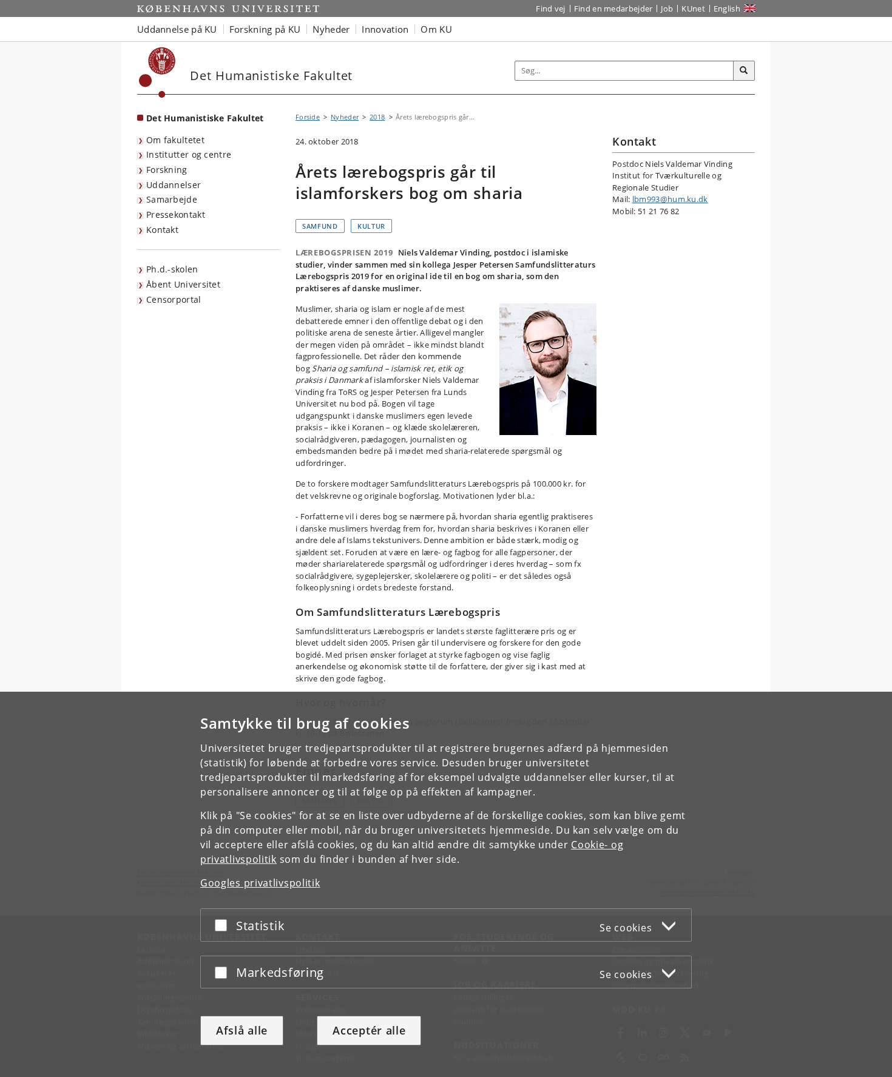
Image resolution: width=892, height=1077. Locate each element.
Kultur (371, 226)
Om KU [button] (436, 29)
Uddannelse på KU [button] (177, 29)
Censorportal (173, 299)
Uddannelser (173, 185)
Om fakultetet (175, 140)
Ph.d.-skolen (172, 269)
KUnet (693, 8)
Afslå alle (242, 1030)
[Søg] (744, 71)
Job (667, 8)
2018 (377, 116)
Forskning (167, 169)
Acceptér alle (369, 1030)
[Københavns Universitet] (157, 72)
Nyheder (345, 116)
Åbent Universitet (183, 284)
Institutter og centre (188, 154)
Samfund (320, 226)
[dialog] (446, 884)
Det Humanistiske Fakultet (205, 118)
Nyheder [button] (331, 29)
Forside (308, 116)
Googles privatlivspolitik (260, 883)
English (727, 8)
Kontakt (162, 229)
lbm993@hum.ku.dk (670, 199)
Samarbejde (171, 199)
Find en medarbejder (613, 8)
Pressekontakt (175, 214)
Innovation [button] (385, 29)
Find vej (550, 8)
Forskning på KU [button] (265, 29)
